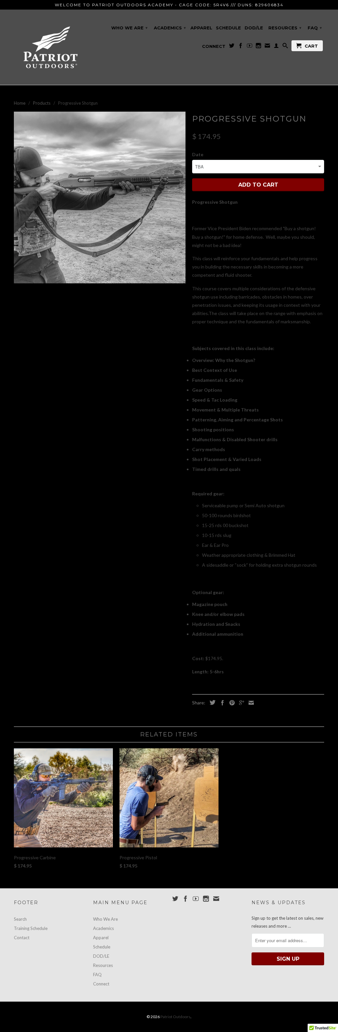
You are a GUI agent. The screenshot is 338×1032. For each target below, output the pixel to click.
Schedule (228, 27)
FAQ (315, 27)
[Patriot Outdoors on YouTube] (249, 47)
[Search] (285, 47)
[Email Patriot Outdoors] (267, 47)
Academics (170, 27)
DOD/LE (254, 27)
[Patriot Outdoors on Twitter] (231, 47)
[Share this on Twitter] (211, 702)
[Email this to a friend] (249, 702)
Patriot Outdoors (175, 1016)
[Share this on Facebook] (221, 702)
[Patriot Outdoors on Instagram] (258, 47)
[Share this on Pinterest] (230, 702)
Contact (21, 937)
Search (20, 919)
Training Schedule (31, 928)
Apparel (201, 27)
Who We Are (129, 27)
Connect (213, 46)
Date (197, 154)
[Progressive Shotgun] (100, 197)
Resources (284, 27)
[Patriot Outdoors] (50, 47)
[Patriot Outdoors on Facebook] (240, 47)
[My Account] (276, 47)
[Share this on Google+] (240, 702)
